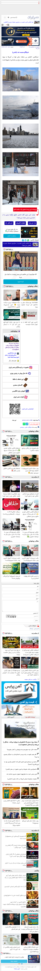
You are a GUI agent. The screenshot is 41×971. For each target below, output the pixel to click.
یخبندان (22, 427)
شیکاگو (30, 427)
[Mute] (8, 269)
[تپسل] (4, 249)
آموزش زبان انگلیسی (18, 391)
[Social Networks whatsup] (28, 240)
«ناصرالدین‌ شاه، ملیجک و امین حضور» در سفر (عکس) (21, 769)
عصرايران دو (37, 47)
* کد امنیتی (35, 613)
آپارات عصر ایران (19, 397)
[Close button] (40, 953)
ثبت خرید (20, 281)
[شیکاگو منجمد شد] (20, 91)
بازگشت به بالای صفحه (31, 680)
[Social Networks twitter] (25, 240)
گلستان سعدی (17, 385)
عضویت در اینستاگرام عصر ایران (19, 367)
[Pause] (5, 269)
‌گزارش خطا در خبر (34, 424)
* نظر (37, 599)
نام (37, 586)
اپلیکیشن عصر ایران (27, 409)
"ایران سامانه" (17, 969)
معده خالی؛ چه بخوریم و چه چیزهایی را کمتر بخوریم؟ (22, 750)
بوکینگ (31, 629)
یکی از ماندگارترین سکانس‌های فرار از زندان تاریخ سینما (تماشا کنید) (12, 355)
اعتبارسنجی (36, 629)
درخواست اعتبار (11, 236)
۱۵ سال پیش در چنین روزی (18, 373)
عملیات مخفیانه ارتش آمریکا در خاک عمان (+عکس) (22, 779)
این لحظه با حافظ (18, 379)
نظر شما (36, 583)
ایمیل (37, 592)
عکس (26, 427)
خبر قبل (10, 223)
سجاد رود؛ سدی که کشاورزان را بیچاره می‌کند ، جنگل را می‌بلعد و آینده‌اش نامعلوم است (12, 347)
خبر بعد (31, 223)
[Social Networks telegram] (23, 240)
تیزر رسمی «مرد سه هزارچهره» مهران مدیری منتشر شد (21, 774)
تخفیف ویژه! (14, 961)
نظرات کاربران (20, 223)
